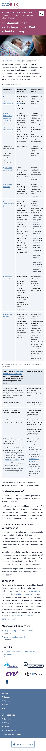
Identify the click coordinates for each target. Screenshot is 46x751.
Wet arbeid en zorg (14, 61)
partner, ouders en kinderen (36, 459)
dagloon (19, 104)
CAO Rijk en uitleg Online (22, 12)
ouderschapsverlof (8, 205)
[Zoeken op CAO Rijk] (41, 13)
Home (6, 12)
